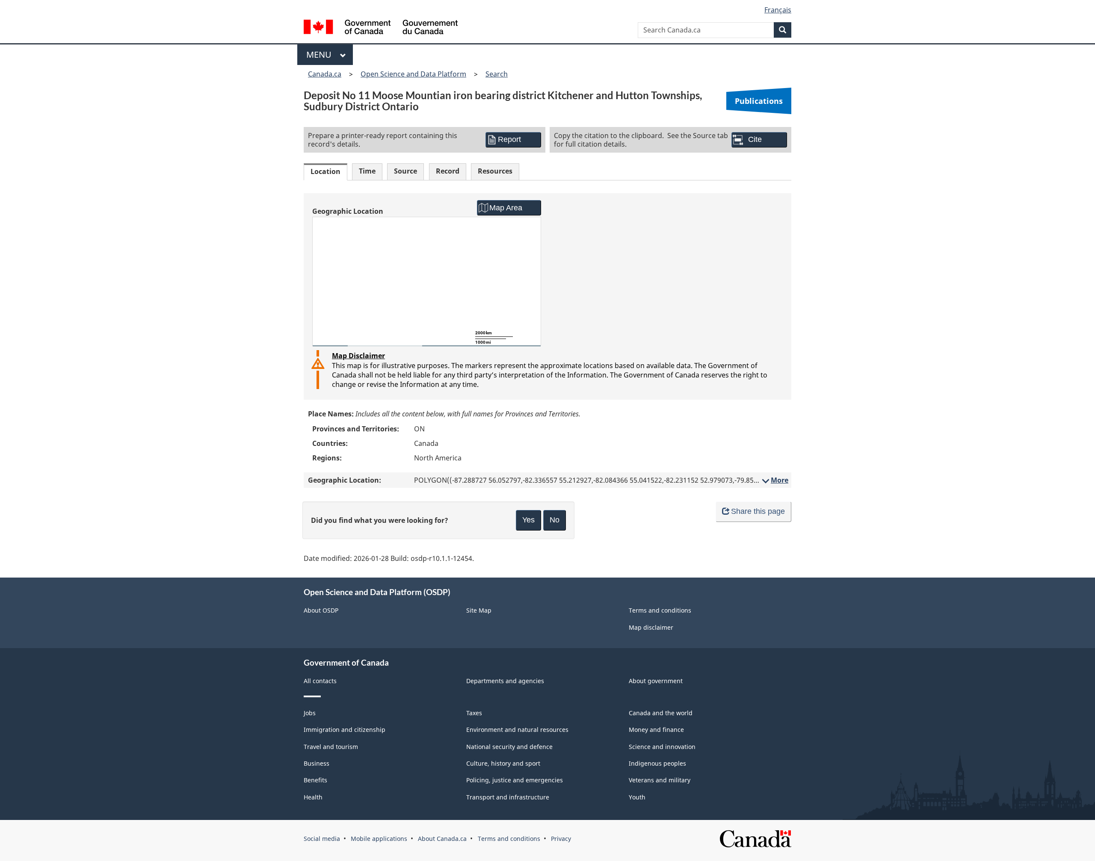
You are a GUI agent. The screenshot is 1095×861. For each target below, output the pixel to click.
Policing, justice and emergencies (514, 780)
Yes (528, 520)
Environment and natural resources (517, 729)
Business (316, 763)
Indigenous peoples (657, 763)
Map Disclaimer (358, 355)
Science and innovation (662, 747)
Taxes (474, 713)
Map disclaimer (651, 627)
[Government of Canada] (381, 28)
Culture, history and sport (503, 763)
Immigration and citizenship (344, 729)
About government (656, 681)
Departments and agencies (505, 681)
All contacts (320, 681)
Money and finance (656, 729)
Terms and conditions (660, 610)
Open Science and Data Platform (413, 74)
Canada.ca (324, 74)
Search (496, 74)
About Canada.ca (442, 838)
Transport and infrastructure (507, 797)
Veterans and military (659, 780)
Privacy (561, 838)
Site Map (478, 610)
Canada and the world (661, 713)
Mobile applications (379, 838)
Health (313, 797)
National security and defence (509, 747)
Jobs (310, 713)
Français (777, 10)
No (554, 520)
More (774, 480)
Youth (637, 797)
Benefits (315, 780)
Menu (321, 54)
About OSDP (321, 610)
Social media (322, 838)
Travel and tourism (331, 747)
